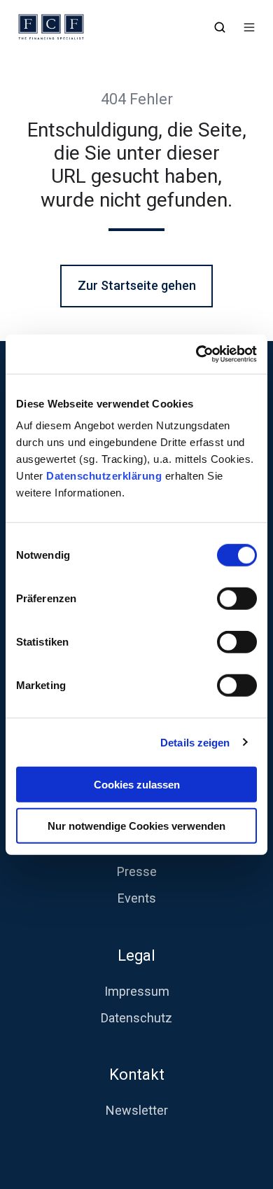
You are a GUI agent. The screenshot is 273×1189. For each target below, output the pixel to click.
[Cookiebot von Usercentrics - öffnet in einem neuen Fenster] (196, 354)
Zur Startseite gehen (137, 285)
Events (137, 898)
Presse (137, 871)
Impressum (136, 991)
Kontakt (136, 1074)
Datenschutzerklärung (105, 476)
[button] (220, 27)
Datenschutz (136, 1017)
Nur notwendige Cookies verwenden (136, 825)
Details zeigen (195, 742)
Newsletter (137, 1110)
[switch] (237, 598)
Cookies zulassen (137, 785)
